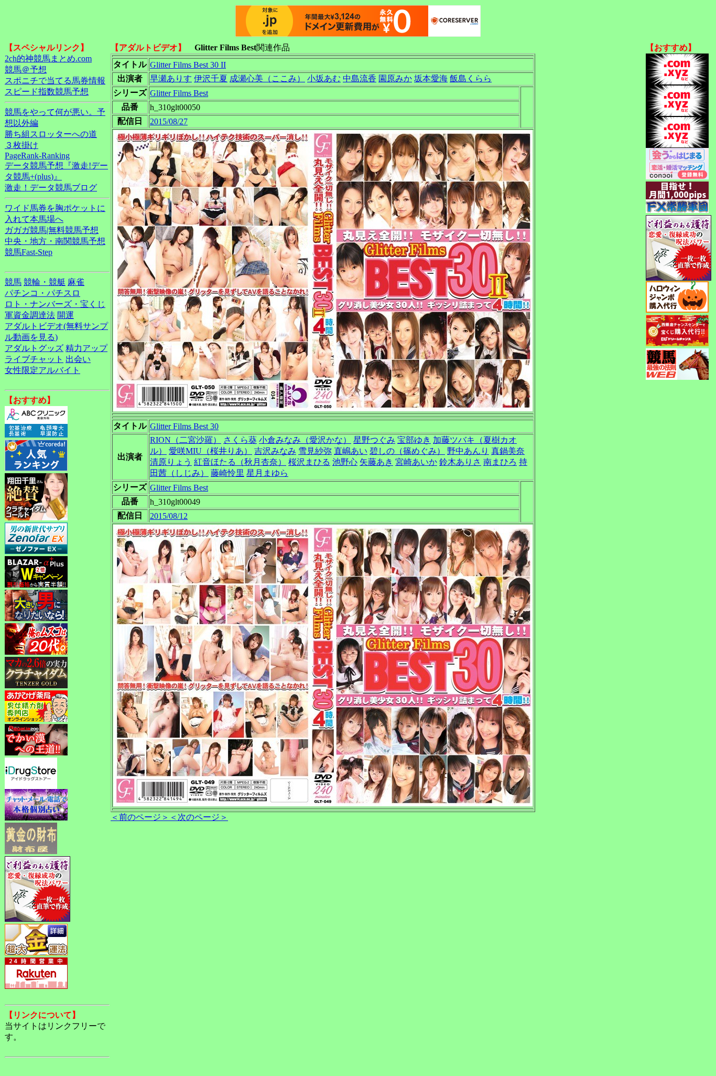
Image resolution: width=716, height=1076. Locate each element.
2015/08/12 (169, 516)
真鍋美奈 (508, 450)
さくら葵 (240, 439)
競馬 (13, 282)
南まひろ (500, 461)
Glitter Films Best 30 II (188, 64)
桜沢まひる (309, 461)
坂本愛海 (431, 78)
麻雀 (76, 282)
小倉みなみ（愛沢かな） (305, 439)
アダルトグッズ (34, 348)
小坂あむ (324, 78)
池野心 (344, 461)
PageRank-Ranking (37, 155)
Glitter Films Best (179, 93)
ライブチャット (34, 359)
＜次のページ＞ (198, 817)
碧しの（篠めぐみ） (407, 450)
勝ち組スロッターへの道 (51, 134)
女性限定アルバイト (42, 370)
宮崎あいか (416, 461)
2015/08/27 (169, 121)
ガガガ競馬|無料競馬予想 (52, 230)
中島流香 (359, 78)
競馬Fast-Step (28, 252)
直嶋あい (350, 450)
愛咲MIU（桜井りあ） (210, 450)
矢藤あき (376, 461)
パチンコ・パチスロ (42, 293)
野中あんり (468, 450)
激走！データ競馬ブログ (51, 187)
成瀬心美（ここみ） (267, 78)
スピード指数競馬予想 (47, 91)
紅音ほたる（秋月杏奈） (240, 461)
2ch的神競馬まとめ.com (48, 58)
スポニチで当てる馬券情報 (55, 80)
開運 (65, 315)
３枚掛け (21, 145)
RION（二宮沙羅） (185, 439)
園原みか (395, 78)
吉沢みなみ (275, 450)
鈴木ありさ (460, 461)
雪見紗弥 (315, 450)
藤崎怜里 (227, 472)
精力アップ (86, 348)
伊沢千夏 (210, 78)
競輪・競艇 (45, 282)
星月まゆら (267, 472)
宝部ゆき (414, 439)
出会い (78, 359)
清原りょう (171, 461)
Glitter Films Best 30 (184, 426)
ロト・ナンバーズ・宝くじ (55, 304)
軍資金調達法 (30, 315)
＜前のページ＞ (140, 817)
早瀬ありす (171, 78)
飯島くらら (471, 78)
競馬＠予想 (26, 69)
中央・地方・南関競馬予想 (55, 241)
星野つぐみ (374, 439)
